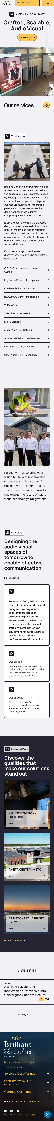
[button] (27, 3)
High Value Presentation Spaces (21, 280)
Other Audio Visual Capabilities (21, 355)
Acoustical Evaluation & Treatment (22, 338)
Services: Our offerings (19, 1073)
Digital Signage (12, 321)
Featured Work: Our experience (17, 1082)
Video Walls (10, 305)
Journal (32, 1101)
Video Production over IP (17, 313)
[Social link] (5, 1111)
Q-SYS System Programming (19, 346)
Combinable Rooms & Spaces (20, 288)
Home (7, 1101)
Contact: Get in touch (19, 1092)
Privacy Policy (9, 1115)
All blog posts (25, 1014)
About (19, 1101)
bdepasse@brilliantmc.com (19, 1062)
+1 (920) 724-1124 (13, 1067)
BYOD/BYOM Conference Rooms (21, 296)
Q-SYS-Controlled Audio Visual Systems (21, 270)
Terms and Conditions (26, 1115)
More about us (11, 577)
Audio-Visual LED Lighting (18, 330)
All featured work (13, 940)
